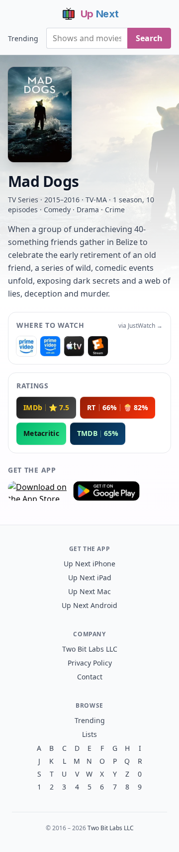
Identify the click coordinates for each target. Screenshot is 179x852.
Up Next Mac (89, 591)
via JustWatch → (140, 326)
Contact (89, 676)
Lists (89, 734)
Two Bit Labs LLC (89, 649)
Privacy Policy (90, 663)
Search (149, 38)
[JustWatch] (26, 346)
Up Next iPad (89, 577)
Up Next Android (89, 605)
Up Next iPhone (89, 563)
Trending (23, 38)
